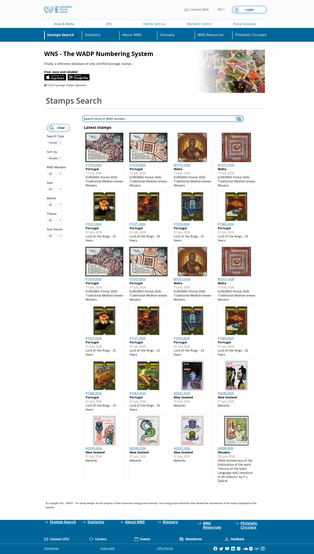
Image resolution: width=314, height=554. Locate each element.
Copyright (108, 548)
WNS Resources (211, 35)
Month (51, 198)
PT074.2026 (93, 165)
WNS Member (56, 167)
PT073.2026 (137, 165)
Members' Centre (199, 24)
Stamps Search (60, 35)
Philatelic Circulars (251, 35)
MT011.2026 (226, 165)
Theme (52, 214)
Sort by (52, 152)
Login (249, 9)
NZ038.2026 (138, 448)
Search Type (55, 136)
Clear (61, 128)
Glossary (167, 35)
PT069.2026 (226, 224)
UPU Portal (165, 548)
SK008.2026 (225, 448)
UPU (109, 24)
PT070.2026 (182, 224)
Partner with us (154, 24)
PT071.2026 (137, 224)
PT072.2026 (93, 224)
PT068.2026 (93, 393)
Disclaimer (51, 548)
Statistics (92, 35)
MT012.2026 (182, 165)
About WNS (131, 35)
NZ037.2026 (182, 448)
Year (50, 183)
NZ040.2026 (226, 393)
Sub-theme (54, 229)
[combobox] (55, 143)
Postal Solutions (244, 24)
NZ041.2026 (182, 393)
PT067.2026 (137, 393)
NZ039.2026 (94, 448)
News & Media (64, 24)
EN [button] (220, 9)
